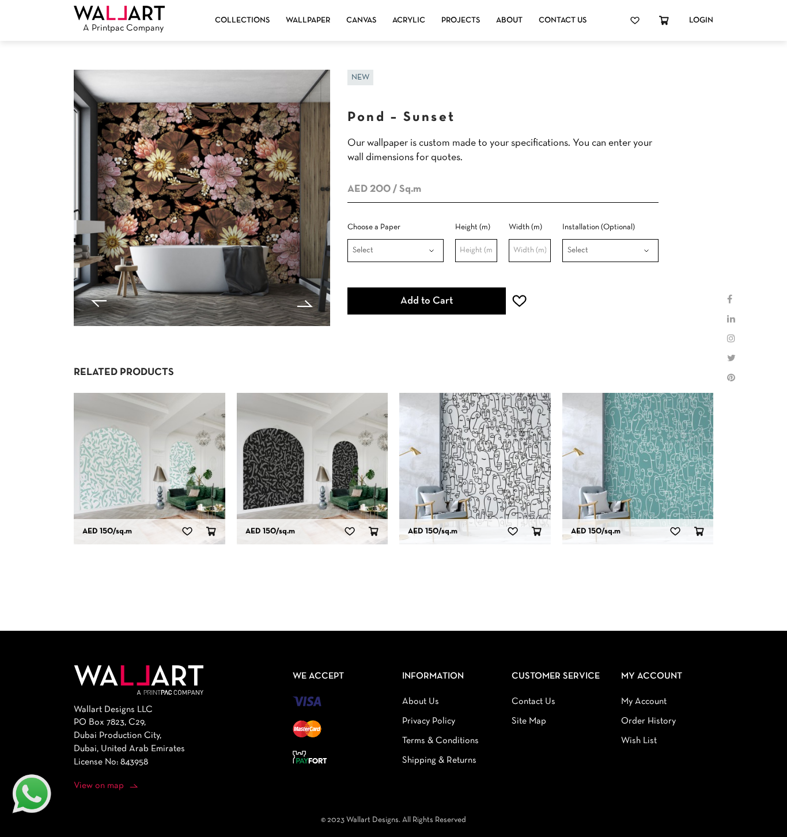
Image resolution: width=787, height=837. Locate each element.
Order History (648, 721)
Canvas (361, 20)
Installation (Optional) (598, 227)
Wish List (639, 741)
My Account (644, 702)
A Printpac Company (123, 28)
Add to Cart (426, 301)
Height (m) (472, 227)
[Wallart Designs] (119, 13)
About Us (420, 702)
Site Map (529, 721)
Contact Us (563, 20)
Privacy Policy (428, 721)
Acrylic (408, 20)
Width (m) (525, 227)
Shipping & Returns (439, 760)
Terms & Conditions (440, 741)
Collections (242, 20)
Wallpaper (308, 20)
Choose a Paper (373, 227)
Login (701, 20)
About (509, 20)
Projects (460, 20)
